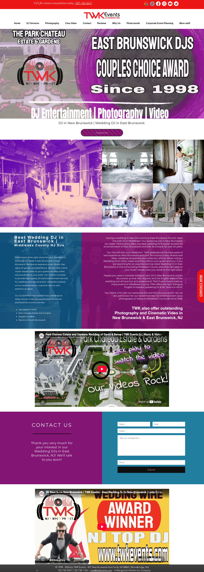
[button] (32, 23)
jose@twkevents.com (101, 570)
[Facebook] (158, 3)
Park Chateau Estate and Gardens (34, 313)
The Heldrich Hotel (27, 309)
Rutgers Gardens (26, 316)
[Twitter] (176, 3)
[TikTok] (152, 3)
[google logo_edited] (146, 3)
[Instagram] (164, 3)
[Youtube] (170, 3)
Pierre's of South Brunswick (31, 320)
